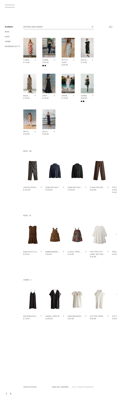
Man (7, 31)
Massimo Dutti (12, 46)
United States (29, 387)
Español (65, 387)
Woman (9, 26)
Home (8, 41)
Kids (7, 36)
